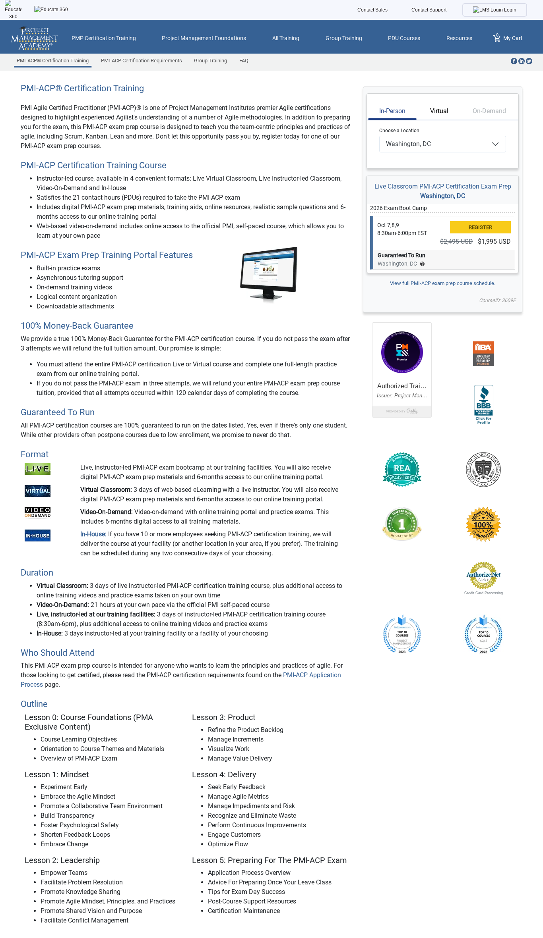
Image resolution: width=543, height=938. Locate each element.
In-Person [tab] (392, 111)
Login (509, 10)
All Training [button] (285, 38)
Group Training (210, 61)
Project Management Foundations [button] (204, 38)
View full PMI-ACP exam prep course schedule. (442, 283)
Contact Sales (372, 10)
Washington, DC (442, 196)
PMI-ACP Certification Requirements (141, 61)
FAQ (243, 61)
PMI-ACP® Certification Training (53, 61)
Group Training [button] (344, 38)
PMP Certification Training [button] (104, 38)
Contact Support (428, 10)
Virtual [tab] (439, 111)
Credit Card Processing (483, 593)
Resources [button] (459, 38)
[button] (402, 575)
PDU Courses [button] (404, 38)
